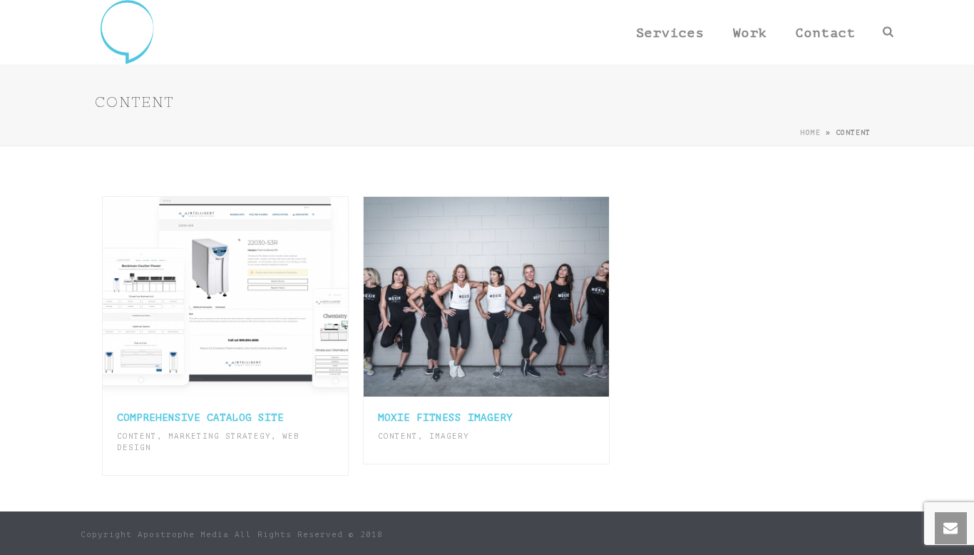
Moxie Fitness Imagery (445, 417)
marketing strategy (219, 436)
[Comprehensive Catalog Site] (254, 296)
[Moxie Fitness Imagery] (515, 296)
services (670, 33)
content (137, 436)
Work (750, 33)
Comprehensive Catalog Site (200, 417)
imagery (449, 436)
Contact (826, 33)
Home (811, 132)
